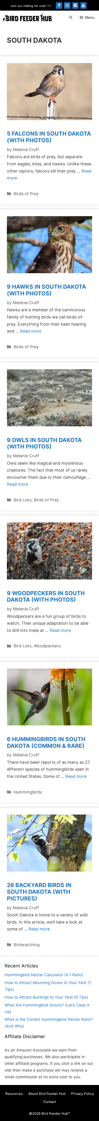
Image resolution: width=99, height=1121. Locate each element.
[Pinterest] (75, 5)
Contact (49, 1102)
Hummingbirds (28, 792)
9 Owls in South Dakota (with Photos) (44, 443)
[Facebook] (59, 5)
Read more (30, 331)
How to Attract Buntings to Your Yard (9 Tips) (46, 997)
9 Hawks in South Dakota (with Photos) (46, 290)
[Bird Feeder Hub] (27, 18)
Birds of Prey (26, 193)
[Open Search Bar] (71, 18)
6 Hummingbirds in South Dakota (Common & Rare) (46, 742)
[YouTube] (83, 5)
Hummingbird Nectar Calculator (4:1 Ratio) (44, 975)
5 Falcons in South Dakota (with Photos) (49, 137)
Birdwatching (27, 944)
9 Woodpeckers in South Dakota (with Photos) (46, 596)
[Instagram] (67, 5)
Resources (14, 1093)
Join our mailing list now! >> (31, 6)
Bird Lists (23, 499)
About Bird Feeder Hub (47, 1093)
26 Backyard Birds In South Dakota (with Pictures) (39, 892)
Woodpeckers (47, 645)
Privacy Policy (82, 1093)
